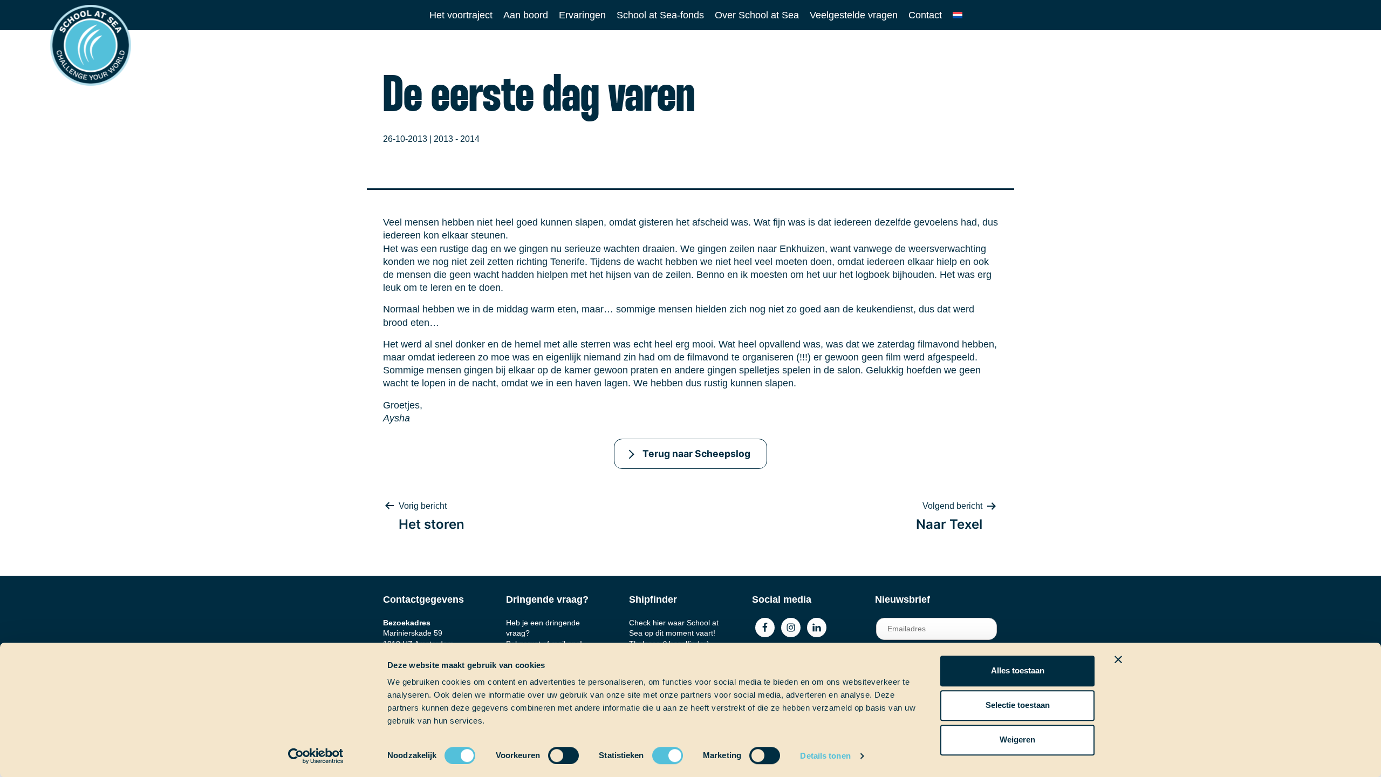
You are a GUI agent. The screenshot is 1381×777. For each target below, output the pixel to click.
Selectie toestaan (1018, 705)
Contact (925, 15)
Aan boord (525, 15)
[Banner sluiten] (1118, 659)
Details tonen (825, 755)
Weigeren (1017, 739)
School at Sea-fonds (660, 15)
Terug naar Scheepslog (696, 453)
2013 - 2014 (457, 139)
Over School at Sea (757, 15)
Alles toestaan (1017, 670)
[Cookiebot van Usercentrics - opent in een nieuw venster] (316, 756)
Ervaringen (582, 15)
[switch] (553, 752)
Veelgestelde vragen (854, 15)
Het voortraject (461, 15)
